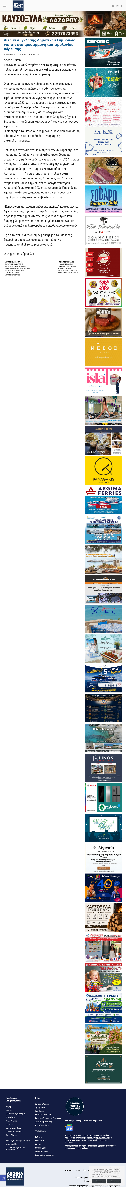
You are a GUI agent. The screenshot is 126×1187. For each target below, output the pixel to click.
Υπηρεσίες (9, 1124)
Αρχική (8, 1106)
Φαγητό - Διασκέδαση (13, 1128)
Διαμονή (9, 1110)
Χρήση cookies (40, 1107)
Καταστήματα (10, 1117)
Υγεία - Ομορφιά (11, 1121)
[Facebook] (113, 6)
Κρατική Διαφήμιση (42, 1125)
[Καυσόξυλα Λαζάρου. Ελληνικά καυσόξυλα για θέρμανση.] (63, 24)
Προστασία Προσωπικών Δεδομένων (48, 1118)
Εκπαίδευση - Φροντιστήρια (15, 1114)
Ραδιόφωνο (39, 1137)
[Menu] (4, 5)
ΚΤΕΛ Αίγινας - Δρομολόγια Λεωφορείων (15, 1148)
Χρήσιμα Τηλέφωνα (42, 1104)
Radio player (39, 1141)
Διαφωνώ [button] (114, 1181)
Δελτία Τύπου (21, 55)
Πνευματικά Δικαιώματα (43, 1114)
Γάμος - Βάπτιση (11, 1135)
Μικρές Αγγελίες (11, 1144)
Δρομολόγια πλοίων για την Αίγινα (18, 1140)
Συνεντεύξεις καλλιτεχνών (44, 1155)
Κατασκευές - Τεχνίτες (14, 1131)
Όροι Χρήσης (39, 1111)
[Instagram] (117, 6)
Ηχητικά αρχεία (40, 1148)
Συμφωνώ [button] (99, 1181)
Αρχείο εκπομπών (41, 1151)
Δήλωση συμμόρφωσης (43, 1122)
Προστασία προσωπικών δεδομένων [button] (104, 1176)
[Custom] (122, 6)
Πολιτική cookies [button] (97, 1174)
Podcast (38, 1144)
